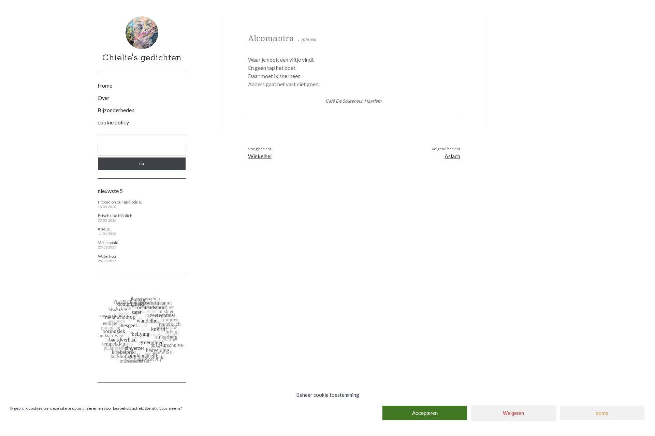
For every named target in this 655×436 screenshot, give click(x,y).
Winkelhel (260, 156)
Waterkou (107, 256)
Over (104, 97)
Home (105, 85)
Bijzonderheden (116, 110)
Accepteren (425, 413)
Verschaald (108, 242)
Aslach (452, 156)
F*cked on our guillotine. (120, 202)
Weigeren (513, 413)
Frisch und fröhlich (115, 215)
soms (602, 413)
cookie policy (113, 122)
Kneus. (104, 228)
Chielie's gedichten (141, 57)
